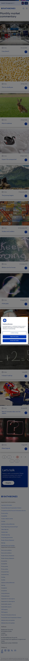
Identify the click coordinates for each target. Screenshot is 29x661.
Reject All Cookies (14, 336)
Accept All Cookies (14, 340)
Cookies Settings (14, 332)
